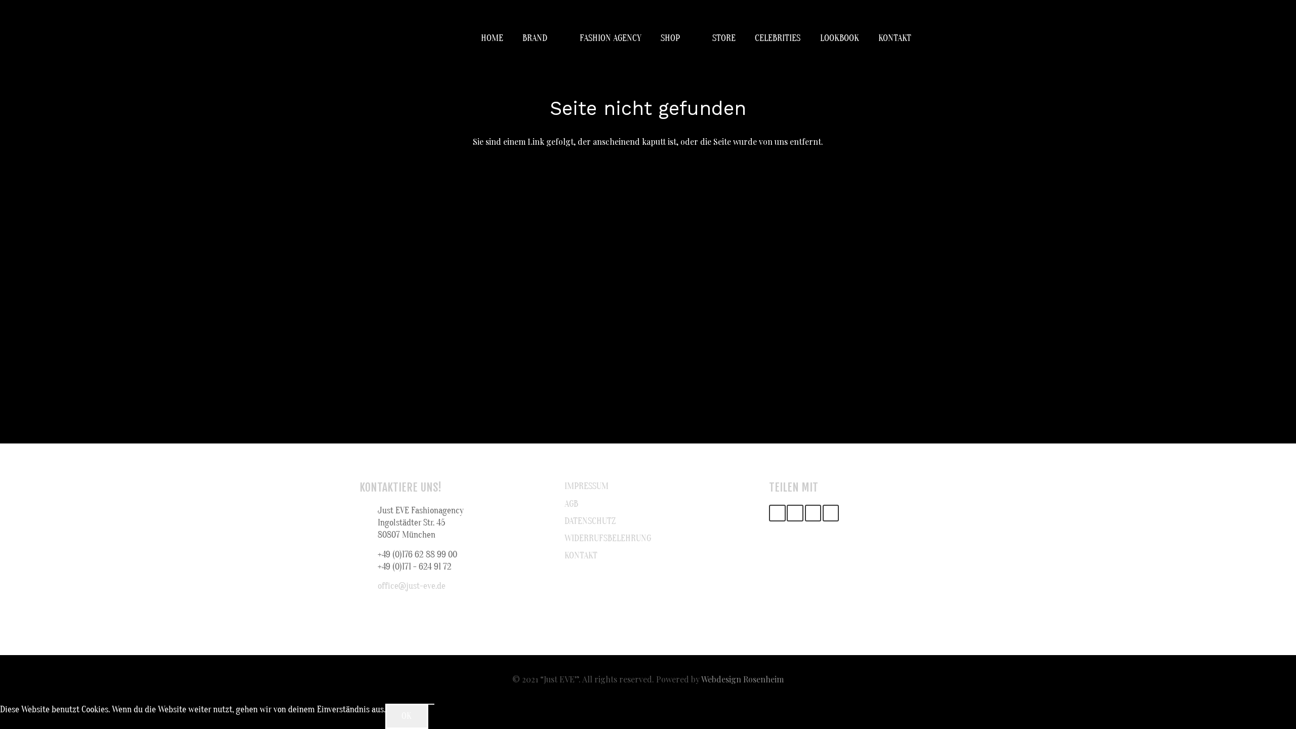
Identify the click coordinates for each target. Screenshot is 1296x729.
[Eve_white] (372, 38)
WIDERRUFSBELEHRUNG (607, 538)
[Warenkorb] (925, 38)
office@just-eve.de (412, 586)
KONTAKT (580, 555)
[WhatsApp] (831, 513)
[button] (553, 38)
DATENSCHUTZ (590, 521)
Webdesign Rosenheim (742, 679)
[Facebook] (795, 513)
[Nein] (431, 704)
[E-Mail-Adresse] (777, 513)
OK (406, 716)
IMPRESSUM (586, 486)
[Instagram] (813, 513)
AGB (571, 504)
